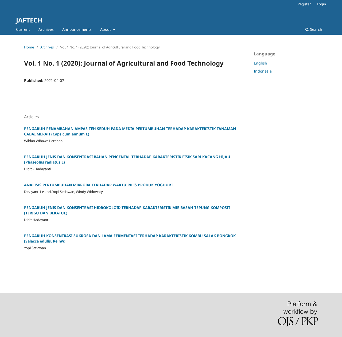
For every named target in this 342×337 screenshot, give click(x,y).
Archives (46, 29)
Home (29, 47)
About (106, 29)
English (260, 63)
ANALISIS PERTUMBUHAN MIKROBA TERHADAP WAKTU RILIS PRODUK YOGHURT (98, 184)
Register (304, 4)
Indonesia (263, 71)
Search (315, 29)
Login (321, 4)
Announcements (77, 29)
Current (23, 29)
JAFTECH (29, 20)
